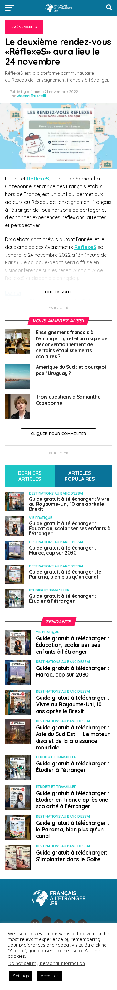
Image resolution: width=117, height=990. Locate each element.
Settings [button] (21, 975)
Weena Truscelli (31, 96)
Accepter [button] (49, 975)
